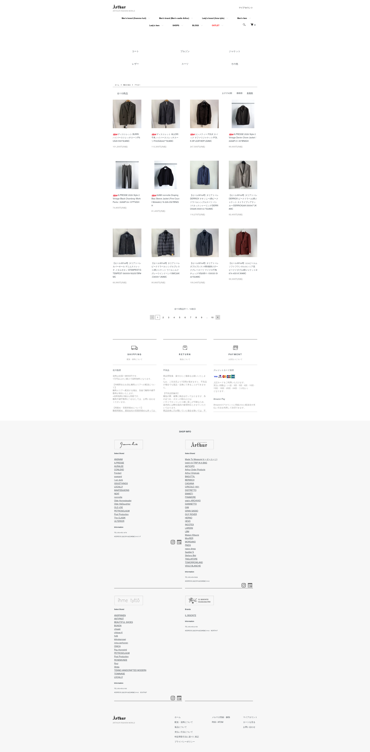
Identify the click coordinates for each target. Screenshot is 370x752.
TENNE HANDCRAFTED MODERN (130, 670)
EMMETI (189, 493)
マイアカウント (246, 7)
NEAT (116, 493)
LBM (187, 531)
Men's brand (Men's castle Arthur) (174, 18)
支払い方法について (184, 731)
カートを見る (249, 722)
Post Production (121, 514)
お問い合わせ (249, 726)
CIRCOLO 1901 (192, 486)
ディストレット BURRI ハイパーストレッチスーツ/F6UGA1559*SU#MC (126, 137)
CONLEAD (119, 469)
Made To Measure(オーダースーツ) (201, 459)
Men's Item (127, 85)
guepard (118, 476)
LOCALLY (118, 486)
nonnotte (118, 497)
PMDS (188, 545)
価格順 (239, 93)
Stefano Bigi (190, 555)
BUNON (117, 625)
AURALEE (118, 466)
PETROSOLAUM (122, 510)
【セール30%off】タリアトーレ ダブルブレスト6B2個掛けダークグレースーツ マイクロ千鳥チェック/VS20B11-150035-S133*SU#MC (204, 270)
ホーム (117, 85)
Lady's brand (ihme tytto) (213, 18)
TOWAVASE (119, 673)
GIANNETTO (191, 503)
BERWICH (189, 479)
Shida (116, 666)
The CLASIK (119, 517)
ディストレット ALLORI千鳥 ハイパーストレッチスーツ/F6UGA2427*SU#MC (164, 137)
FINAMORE (190, 497)
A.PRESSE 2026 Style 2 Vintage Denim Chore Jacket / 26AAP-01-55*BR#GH (242, 137)
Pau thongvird (120, 649)
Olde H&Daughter (122, 503)
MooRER (189, 538)
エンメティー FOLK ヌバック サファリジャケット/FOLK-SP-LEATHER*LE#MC (204, 137)
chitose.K (118, 632)
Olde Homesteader (123, 500)
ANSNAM (118, 459)
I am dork (118, 479)
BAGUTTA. (190, 476)
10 (212, 317)
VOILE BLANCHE (193, 565)
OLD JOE (118, 507)
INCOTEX (189, 524)
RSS (214, 722)
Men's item (242, 18)
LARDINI (189, 528)
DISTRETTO (190, 490)
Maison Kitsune (192, 534)
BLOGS (195, 25)
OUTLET (215, 25)
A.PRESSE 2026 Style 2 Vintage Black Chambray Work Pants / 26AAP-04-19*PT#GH (127, 198)
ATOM (220, 722)
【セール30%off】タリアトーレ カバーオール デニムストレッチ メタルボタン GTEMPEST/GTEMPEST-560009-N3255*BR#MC (127, 270)
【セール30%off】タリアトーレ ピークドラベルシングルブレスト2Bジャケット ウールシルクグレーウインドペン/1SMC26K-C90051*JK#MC (165, 270)
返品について (181, 726)
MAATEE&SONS (121, 490)
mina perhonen (121, 642)
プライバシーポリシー (185, 741)
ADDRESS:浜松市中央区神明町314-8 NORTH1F (201, 631)
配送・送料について (184, 722)
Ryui (116, 663)
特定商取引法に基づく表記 (187, 736)
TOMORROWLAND (194, 562)
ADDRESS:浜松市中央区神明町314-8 (197, 581)
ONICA (117, 646)
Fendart (117, 472)
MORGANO (190, 541)
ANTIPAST (119, 618)
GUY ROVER (191, 514)
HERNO (188, 517)
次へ (217, 317)
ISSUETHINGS (121, 483)
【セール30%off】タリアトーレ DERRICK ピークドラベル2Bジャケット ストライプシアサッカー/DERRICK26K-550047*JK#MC (243, 202)
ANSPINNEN (120, 615)
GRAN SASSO (191, 510)
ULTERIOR (119, 521)
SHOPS (176, 25)
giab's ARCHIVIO (193, 500)
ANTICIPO (190, 466)
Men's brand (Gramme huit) (134, 18)
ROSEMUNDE (120, 659)
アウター (137, 85)
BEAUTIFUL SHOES (123, 622)
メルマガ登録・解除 (221, 717)
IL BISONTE (190, 615)
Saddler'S (189, 552)
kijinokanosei (120, 639)
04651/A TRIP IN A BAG (196, 462)
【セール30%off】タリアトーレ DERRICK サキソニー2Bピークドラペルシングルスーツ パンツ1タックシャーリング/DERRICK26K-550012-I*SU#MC (204, 202)
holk (116, 635)
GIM (187, 507)
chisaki (117, 629)
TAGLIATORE (191, 558)
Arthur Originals (192, 472)
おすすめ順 (227, 93)
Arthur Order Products (195, 469)
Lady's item (154, 25)
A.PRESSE (119, 462)
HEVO (187, 521)
